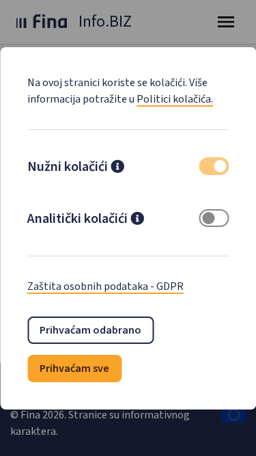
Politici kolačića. (175, 99)
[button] (117, 168)
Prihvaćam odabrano (90, 330)
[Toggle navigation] (226, 22)
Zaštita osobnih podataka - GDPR (105, 286)
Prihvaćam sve (74, 368)
